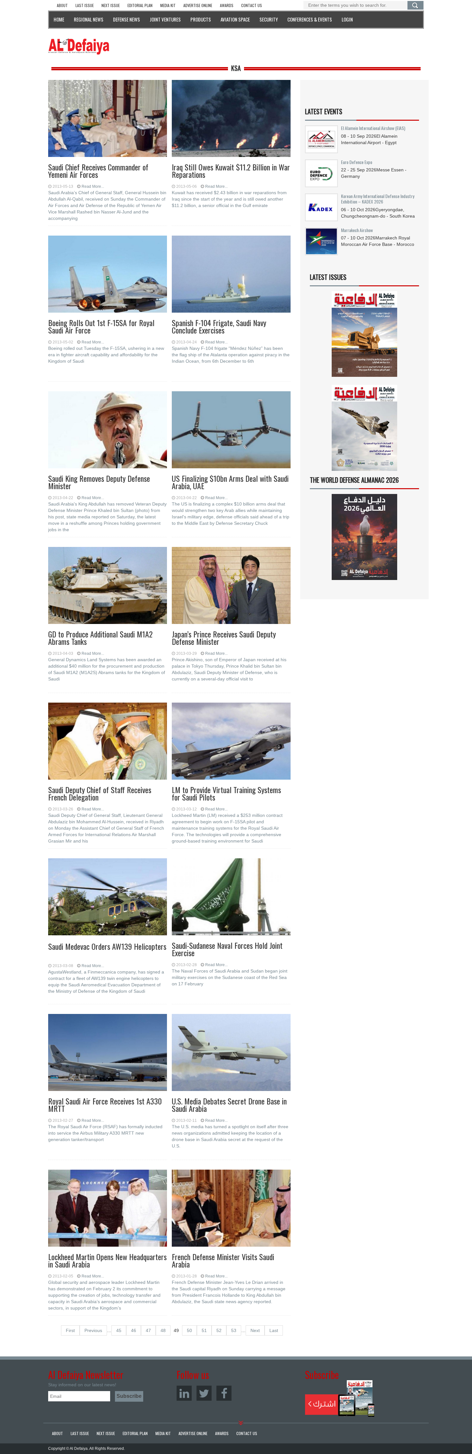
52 (219, 1330)
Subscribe (340, 1398)
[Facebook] (224, 1393)
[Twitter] (204, 1393)
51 (204, 1330)
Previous (93, 1330)
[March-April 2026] (364, 336)
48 (163, 1330)
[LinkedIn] (184, 1393)
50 (189, 1330)
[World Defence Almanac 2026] (364, 537)
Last (273, 1330)
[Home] (78, 46)
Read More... (93, 186)
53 (233, 1330)
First (70, 1330)
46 (133, 1330)
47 (148, 1330)
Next (255, 1330)
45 (118, 1330)
